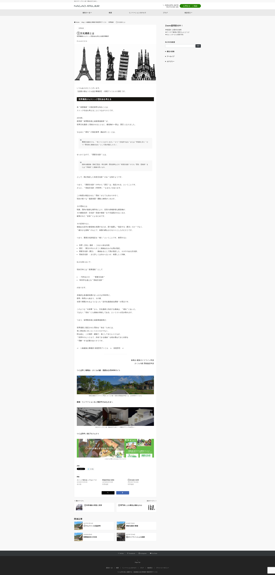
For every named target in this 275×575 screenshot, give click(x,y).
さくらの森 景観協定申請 (144, 363)
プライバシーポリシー (162, 568)
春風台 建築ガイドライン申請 (142, 360)
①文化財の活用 (133, 480)
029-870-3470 (171, 5)
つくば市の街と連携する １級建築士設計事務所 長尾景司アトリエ (137, 572)
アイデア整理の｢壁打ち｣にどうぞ (178, 32)
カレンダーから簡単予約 (175, 34)
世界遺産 (81, 28)
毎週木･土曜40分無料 (174, 30)
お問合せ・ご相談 (190, 6)
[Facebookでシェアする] (122, 492)
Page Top (137, 562)
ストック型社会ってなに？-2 (86, 480)
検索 (198, 46)
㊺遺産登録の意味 (108, 480)
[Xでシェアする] (108, 492)
